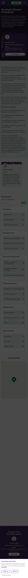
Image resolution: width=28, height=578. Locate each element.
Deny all (15, 571)
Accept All (5, 571)
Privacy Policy (4, 567)
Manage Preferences (6, 575)
